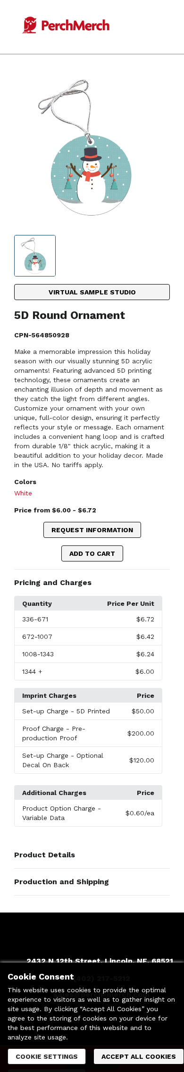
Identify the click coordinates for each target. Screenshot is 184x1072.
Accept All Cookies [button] (138, 1056)
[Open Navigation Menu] (169, 27)
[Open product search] (150, 27)
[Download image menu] (158, 83)
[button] (92, 583)
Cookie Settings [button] (47, 1056)
